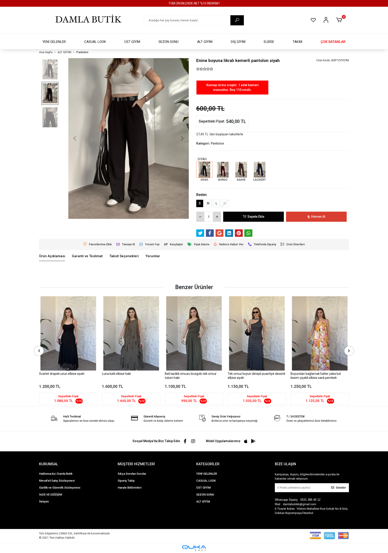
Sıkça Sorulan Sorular (132, 473)
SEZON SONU (169, 42)
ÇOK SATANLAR (333, 42)
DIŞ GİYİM (238, 42)
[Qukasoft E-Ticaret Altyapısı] (194, 548)
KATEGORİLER (207, 464)
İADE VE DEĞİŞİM (50, 494)
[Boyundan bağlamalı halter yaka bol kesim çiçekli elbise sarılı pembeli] (320, 333)
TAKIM (297, 42)
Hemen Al (318, 216)
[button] (340, 20)
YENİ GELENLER (54, 42)
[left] (39, 351)
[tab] (52, 256)
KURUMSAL (48, 464)
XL (225, 203)
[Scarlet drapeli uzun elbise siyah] (68, 333)
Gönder (341, 487)
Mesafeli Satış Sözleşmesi (57, 480)
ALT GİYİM (204, 42)
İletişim (44, 501)
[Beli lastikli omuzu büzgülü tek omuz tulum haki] (194, 333)
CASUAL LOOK (95, 42)
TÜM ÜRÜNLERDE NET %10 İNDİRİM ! (194, 3)
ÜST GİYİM (132, 42)
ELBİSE (269, 42)
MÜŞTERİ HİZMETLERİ (136, 464)
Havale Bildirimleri (129, 487)
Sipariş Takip (126, 480)
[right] (349, 351)
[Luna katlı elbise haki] (131, 333)
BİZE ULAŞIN (285, 464)
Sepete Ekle (255, 216)
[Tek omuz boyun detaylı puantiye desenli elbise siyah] (257, 333)
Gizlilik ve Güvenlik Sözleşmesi (59, 487)
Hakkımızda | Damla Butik (56, 473)
